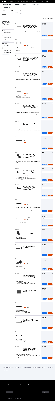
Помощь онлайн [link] (19, 384)
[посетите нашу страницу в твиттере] (47, 392)
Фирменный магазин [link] (8, 384)
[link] (24, 4)
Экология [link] (29, 384)
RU (11, 392)
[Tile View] (45, 18)
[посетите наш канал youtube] (43, 392)
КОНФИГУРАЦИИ (5, 54)
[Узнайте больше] (19, 27)
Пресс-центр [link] (41, 384)
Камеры (27, 1)
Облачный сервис (31, 1)
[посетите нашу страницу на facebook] (45, 392)
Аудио (18, 1)
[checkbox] (5, 24)
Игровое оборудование (22, 1)
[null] (52, 23)
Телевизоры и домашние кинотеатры (12, 1)
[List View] (43, 18)
